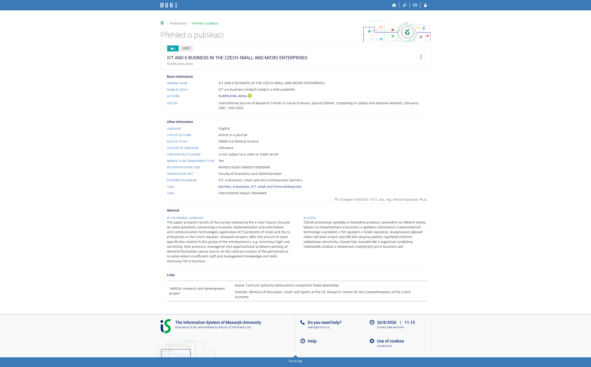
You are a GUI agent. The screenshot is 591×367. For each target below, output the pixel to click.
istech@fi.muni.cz (319, 327)
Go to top (295, 361)
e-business (241, 186)
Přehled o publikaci (205, 23)
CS (415, 5)
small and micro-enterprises (280, 186)
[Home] (394, 5)
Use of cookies (390, 341)
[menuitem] (419, 57)
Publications (178, 23)
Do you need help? (325, 322)
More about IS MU (186, 327)
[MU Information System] (162, 23)
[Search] (404, 5)
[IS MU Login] (425, 5)
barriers (225, 186)
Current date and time (390, 327)
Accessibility (384, 346)
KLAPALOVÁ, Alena (233, 96)
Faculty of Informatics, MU (235, 327)
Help (312, 341)
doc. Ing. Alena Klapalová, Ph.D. (403, 199)
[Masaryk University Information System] (168, 5)
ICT (253, 186)
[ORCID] (250, 96)
